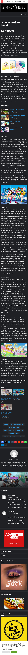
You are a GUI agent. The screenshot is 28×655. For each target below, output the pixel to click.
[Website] (12, 469)
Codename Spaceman (17, 424)
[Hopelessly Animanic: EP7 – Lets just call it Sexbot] (5, 129)
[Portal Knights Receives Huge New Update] (5, 117)
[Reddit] (19, 442)
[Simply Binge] (14, 8)
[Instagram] (16, 469)
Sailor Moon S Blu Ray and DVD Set (14, 430)
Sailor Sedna (11, 495)
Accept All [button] (14, 651)
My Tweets (3, 555)
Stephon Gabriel (14, 433)
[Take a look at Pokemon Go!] (5, 123)
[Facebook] (2, 442)
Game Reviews (14, 478)
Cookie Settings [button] (6, 651)
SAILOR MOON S (14, 427)
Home (3, 18)
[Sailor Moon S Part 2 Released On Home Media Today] (18, 392)
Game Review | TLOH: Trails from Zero (14, 481)
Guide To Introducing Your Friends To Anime (12, 1)
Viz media (21, 436)
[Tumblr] (12, 442)
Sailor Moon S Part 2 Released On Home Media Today (17, 397)
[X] (5, 442)
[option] (14, 479)
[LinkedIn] (9, 442)
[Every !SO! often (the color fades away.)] (5, 111)
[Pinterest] (15, 442)
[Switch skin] (19, 14)
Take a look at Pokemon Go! (16, 121)
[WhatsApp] (25, 442)
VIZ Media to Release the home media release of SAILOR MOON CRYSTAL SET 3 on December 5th (6, 413)
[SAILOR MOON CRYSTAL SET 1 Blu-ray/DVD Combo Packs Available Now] (6, 392)
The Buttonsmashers (9, 436)
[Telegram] (2, 445)
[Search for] (21, 14)
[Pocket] (22, 442)
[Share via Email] (5, 445)
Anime (7, 18)
